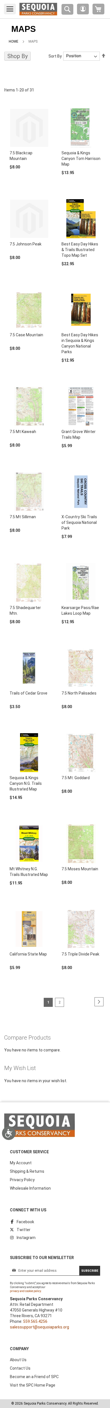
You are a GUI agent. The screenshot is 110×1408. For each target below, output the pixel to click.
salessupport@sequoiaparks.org (39, 1327)
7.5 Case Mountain (26, 335)
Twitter (23, 1229)
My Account (21, 1163)
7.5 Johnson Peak (25, 244)
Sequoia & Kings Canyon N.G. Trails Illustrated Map (26, 783)
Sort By (55, 56)
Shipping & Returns (27, 1171)
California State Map (28, 954)
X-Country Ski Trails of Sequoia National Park (79, 522)
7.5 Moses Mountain (79, 869)
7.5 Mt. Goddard (75, 778)
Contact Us (20, 1368)
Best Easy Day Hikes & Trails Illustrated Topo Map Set (79, 250)
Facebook (25, 1222)
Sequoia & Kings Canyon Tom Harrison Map (80, 158)
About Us (18, 1360)
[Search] (67, 9)
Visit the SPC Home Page (32, 1385)
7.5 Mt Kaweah (23, 431)
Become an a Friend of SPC (34, 1376)
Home (13, 41)
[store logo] (38, 9)
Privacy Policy (22, 1180)
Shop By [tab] (17, 56)
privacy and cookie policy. (26, 1291)
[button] (83, 9)
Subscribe (89, 1271)
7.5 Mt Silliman (23, 517)
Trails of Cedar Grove (28, 693)
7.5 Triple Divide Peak (80, 954)
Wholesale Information (30, 1188)
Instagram (26, 1237)
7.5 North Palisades (78, 693)
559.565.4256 (35, 1321)
